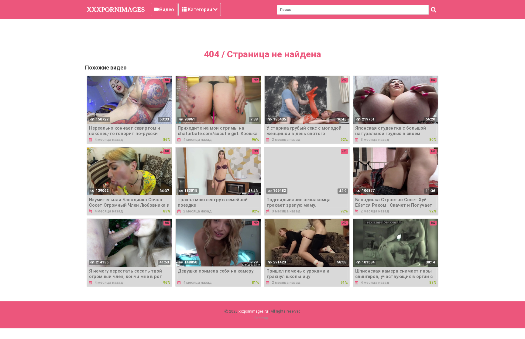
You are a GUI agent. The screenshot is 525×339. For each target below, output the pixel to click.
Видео (167, 9)
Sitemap (261, 318)
